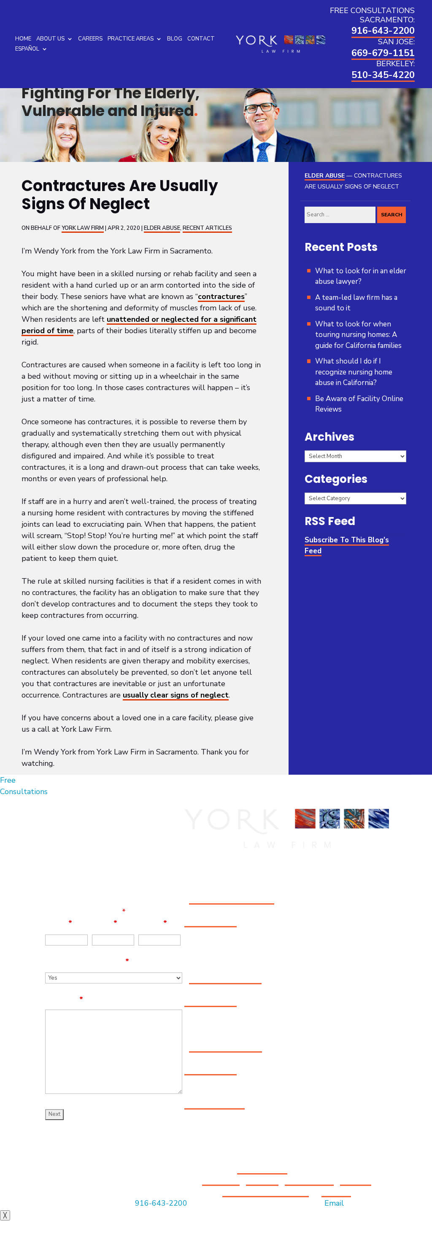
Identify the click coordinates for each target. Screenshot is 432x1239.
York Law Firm (83, 228)
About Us (50, 39)
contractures (221, 296)
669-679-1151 (383, 53)
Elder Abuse (162, 228)
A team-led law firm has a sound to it (356, 303)
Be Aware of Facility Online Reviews (359, 404)
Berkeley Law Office (225, 1047)
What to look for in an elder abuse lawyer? (360, 276)
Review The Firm (214, 1104)
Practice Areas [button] (131, 39)
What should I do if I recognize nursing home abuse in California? (353, 372)
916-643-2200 (383, 30)
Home (23, 39)
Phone (152, 923)
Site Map (262, 1180)
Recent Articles (207, 228)
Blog (174, 39)
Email (104, 923)
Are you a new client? (87, 961)
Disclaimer (221, 1180)
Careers (90, 39)
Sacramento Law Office (231, 899)
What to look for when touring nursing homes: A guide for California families (358, 334)
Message (64, 999)
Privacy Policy (309, 1180)
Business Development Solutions (296, 1186)
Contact (201, 39)
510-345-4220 (383, 75)
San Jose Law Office (225, 979)
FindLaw (336, 1192)
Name (58, 923)
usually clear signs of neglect (176, 695)
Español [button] (27, 49)
